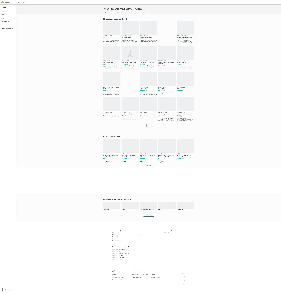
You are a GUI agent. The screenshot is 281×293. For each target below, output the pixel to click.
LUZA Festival (180, 88)
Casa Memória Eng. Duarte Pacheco (129, 114)
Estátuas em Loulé (116, 232)
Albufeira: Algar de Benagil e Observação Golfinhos (166, 156)
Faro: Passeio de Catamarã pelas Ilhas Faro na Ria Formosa (110, 156)
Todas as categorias (117, 230)
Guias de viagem (6, 32)
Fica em (140, 230)
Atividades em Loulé (111, 136)
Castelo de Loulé (126, 37)
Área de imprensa (155, 277)
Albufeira (180, 209)
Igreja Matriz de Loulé (146, 37)
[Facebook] (176, 271)
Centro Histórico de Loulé (147, 62)
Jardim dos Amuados (145, 114)
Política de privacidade (117, 277)
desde (104, 160)
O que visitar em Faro (117, 251)
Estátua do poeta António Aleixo (165, 114)
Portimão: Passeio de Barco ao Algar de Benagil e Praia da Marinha (130, 156)
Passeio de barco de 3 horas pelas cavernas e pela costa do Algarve (148, 156)
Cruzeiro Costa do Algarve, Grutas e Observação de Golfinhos (184, 156)
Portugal (140, 234)
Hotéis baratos (166, 232)
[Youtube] (184, 271)
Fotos (3, 25)
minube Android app (137, 277)
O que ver (4, 18)
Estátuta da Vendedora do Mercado (184, 114)
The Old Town (162, 88)
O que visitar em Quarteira (118, 249)
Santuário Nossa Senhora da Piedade (166, 63)
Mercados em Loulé (117, 240)
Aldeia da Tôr (143, 88)
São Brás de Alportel (147, 209)
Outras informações (168, 230)
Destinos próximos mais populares (117, 199)
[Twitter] (179, 271)
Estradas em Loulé (116, 234)
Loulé (104, 37)
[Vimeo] (181, 271)
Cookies (114, 274)
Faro (123, 209)
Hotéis (3, 14)
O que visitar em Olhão (117, 255)
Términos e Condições (117, 279)
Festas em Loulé (116, 236)
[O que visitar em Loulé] (152, 125)
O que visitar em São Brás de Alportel (121, 253)
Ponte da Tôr (106, 88)
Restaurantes (5, 21)
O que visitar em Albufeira (118, 257)
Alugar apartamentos (7, 28)
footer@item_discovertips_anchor (140, 274)
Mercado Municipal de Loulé (184, 37)
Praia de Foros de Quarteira (129, 62)
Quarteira (106, 209)
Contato (153, 274)
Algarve (139, 232)
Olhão (160, 209)
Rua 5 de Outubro (108, 114)
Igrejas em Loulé (116, 238)
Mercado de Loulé (108, 62)
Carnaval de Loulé (181, 62)
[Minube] (5, 2)
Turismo (3, 11)
